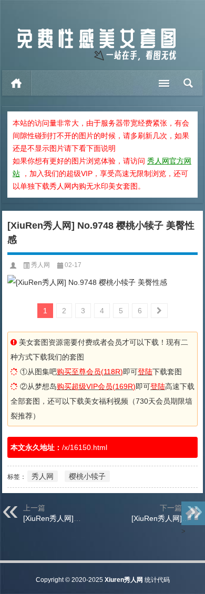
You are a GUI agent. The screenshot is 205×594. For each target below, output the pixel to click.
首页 (16, 83)
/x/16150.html (84, 447)
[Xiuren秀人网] (96, 31)
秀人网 (40, 265)
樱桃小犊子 (87, 476)
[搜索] (188, 83)
